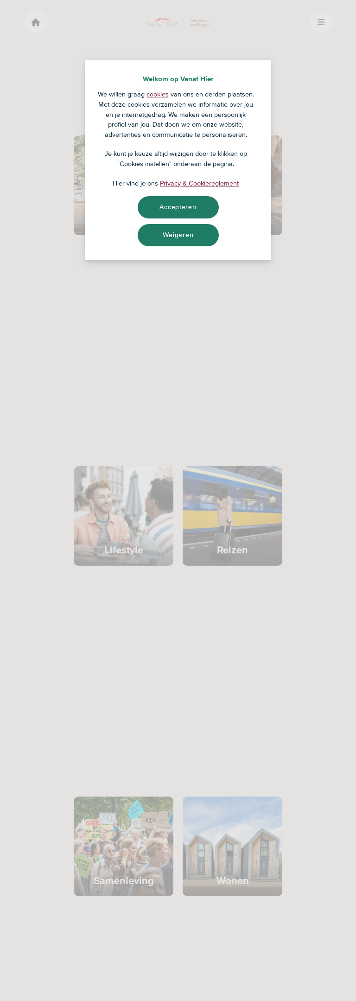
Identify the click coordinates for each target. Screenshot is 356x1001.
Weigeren (178, 234)
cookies (157, 94)
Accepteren (177, 207)
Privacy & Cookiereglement (199, 183)
